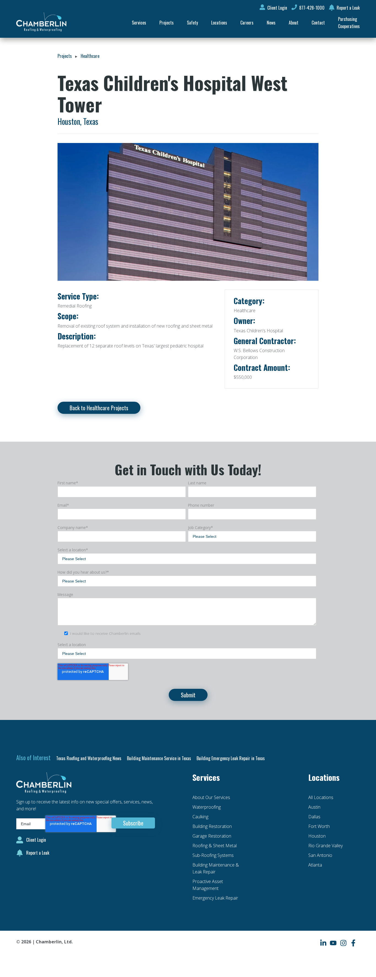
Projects (65, 56)
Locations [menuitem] (219, 22)
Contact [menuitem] (318, 22)
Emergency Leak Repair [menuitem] (215, 898)
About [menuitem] (293, 22)
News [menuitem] (271, 22)
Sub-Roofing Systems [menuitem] (213, 855)
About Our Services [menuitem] (211, 797)
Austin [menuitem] (314, 807)
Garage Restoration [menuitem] (211, 836)
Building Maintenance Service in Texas (159, 758)
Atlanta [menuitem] (315, 865)
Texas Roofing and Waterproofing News (88, 758)
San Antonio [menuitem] (320, 855)
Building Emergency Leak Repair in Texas (231, 758)
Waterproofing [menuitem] (206, 807)
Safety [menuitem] (192, 22)
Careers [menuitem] (247, 22)
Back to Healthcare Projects (99, 408)
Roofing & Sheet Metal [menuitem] (214, 846)
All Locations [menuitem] (320, 797)
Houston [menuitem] (317, 836)
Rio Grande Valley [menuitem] (325, 846)
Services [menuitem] (139, 22)
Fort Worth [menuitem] (319, 826)
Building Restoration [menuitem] (212, 826)
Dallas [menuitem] (314, 817)
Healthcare (90, 56)
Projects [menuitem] (166, 22)
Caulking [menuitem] (200, 817)
